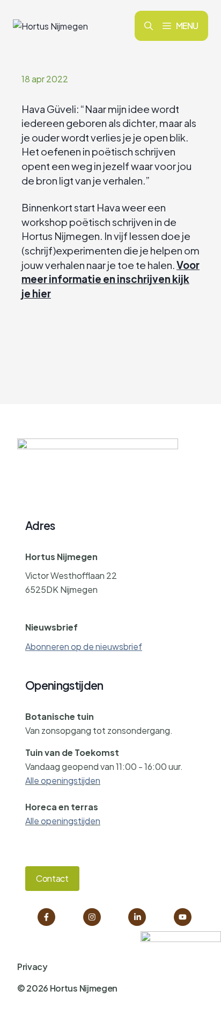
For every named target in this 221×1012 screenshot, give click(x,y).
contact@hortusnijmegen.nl (80, 608)
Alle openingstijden (62, 780)
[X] (182, 917)
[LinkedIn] (137, 917)
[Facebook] (46, 917)
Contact (52, 878)
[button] (148, 26)
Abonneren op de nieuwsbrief (83, 646)
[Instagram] (92, 917)
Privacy (32, 966)
